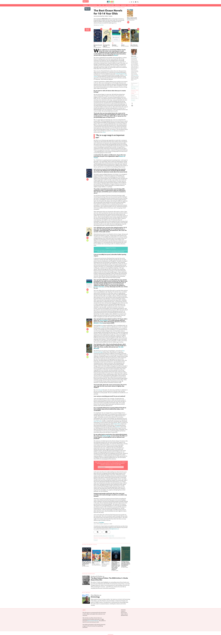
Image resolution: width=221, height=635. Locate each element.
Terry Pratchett (103, 320)
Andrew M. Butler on (109, 578)
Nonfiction (85, 5)
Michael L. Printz (98, 323)
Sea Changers (136, 75)
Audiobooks (123, 5)
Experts (136, 5)
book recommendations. (93, 620)
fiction (115, 55)
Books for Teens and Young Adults (101, 538)
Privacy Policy (124, 612)
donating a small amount (118, 251)
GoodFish (117, 426)
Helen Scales (134, 57)
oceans (103, 132)
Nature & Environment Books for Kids (117, 538)
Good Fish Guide (98, 421)
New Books (117, 5)
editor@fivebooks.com (114, 529)
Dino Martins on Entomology (110, 601)
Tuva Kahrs (101, 25)
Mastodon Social (124, 615)
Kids (103, 5)
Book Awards (130, 5)
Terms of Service (124, 614)
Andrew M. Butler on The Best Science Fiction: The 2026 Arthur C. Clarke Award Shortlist (110, 583)
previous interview (99, 286)
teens (112, 131)
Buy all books (87, 30)
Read (128, 22)
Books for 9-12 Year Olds (116, 7)
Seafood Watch (117, 424)
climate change (106, 435)
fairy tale (101, 390)
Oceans (95, 540)
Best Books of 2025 (110, 5)
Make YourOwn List (87, 9)
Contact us (123, 611)
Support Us (85, 1)
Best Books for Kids (100, 7)
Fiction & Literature (93, 5)
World (100, 5)
